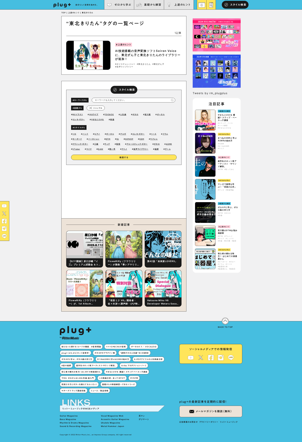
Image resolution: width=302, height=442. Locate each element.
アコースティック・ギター (137, 144)
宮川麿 (148, 114)
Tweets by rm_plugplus (210, 93)
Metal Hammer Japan (112, 426)
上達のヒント (182, 4)
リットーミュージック (229, 422)
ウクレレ (154, 139)
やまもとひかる (97, 119)
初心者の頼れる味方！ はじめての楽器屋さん (227, 256)
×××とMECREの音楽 (116, 347)
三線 (96, 144)
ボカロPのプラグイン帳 (105, 353)
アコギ (123, 134)
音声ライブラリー (140, 149)
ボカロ (135, 114)
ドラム (165, 134)
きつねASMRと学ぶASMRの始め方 (227, 139)
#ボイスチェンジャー (125, 64)
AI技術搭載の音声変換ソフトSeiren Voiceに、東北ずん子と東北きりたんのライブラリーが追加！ (148, 54)
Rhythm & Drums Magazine (74, 423)
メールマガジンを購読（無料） (214, 411)
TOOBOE (109, 114)
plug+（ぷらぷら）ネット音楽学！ (75, 353)
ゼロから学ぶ (123, 4)
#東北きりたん (144, 64)
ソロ (74, 134)
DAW (100, 149)
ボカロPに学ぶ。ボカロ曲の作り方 (228, 208)
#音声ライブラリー (124, 67)
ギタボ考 (134, 378)
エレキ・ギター (79, 119)
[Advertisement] (149, 190)
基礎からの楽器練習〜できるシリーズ (118, 384)
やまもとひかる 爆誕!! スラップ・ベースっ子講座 (227, 117)
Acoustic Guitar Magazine (115, 419)
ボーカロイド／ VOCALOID (144, 347)
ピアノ (97, 134)
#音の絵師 (66, 365)
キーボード (77, 139)
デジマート (144, 419)
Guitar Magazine (69, 416)
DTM (108, 139)
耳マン (142, 416)
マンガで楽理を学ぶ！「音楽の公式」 (227, 185)
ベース (154, 134)
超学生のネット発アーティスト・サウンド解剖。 (227, 164)
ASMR (169, 144)
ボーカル (161, 114)
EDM (142, 139)
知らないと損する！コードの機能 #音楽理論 (81, 347)
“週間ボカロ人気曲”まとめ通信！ (134, 353)
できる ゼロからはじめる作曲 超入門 (78, 378)
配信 (118, 144)
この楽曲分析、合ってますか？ (112, 378)
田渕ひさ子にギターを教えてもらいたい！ (79, 384)
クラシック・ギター (80, 144)
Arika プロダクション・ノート (133, 365)
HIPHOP (129, 139)
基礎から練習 (152, 4)
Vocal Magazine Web (112, 416)
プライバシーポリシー (208, 422)
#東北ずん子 (158, 64)
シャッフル (97, 108)
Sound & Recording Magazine (76, 426)
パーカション (93, 139)
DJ (118, 139)
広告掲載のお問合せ (188, 422)
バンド (85, 134)
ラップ (107, 144)
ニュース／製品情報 (100, 391)
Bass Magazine (68, 419)
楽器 (112, 119)
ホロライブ (93, 114)
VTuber (76, 149)
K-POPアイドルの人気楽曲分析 (148, 359)
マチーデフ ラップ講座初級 (74, 391)
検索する (124, 157)
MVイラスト (78, 114)
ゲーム (168, 149)
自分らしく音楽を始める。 (87, 5)
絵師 (157, 149)
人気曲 (123, 114)
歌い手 (112, 149)
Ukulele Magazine (110, 423)
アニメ (124, 149)
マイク (89, 149)
